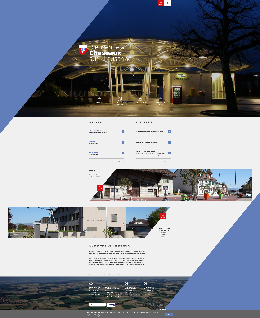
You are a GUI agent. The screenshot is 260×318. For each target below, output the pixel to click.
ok (168, 314)
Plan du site (118, 275)
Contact (99, 275)
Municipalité (93, 175)
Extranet (91, 275)
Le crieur (162, 236)
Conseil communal (95, 176)
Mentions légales (108, 275)
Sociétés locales (164, 232)
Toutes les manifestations (115, 161)
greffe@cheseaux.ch (94, 294)
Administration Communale (97, 173)
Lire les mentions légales (94, 316)
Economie (163, 234)
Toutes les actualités (163, 161)
